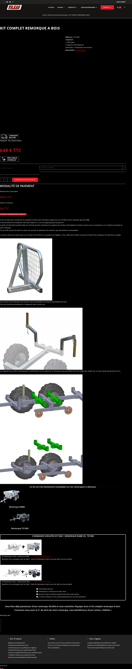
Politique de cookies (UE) (106, 648)
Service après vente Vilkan (112, 645)
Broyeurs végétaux (31, 648)
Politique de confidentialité (95, 645)
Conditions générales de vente (96, 643)
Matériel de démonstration (29, 657)
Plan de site (90, 648)
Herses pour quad (13, 652)
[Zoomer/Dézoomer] (0, 665)
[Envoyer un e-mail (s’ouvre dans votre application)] (13, 2)
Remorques (38, 652)
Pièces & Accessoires (14, 657)
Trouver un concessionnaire (56, 645)
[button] (63, 620)
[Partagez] (4, 665)
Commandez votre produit (25, 180)
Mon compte (121, 2)
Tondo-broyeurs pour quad (16, 648)
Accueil (44, 15)
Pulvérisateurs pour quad (27, 652)
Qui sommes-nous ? (54, 643)
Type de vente (6, 168)
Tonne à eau (31, 655)
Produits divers (31, 650)
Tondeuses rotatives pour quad (17, 655)
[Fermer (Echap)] (6, 665)
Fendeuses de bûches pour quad (18, 645)
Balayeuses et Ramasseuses (16, 643)
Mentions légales (111, 643)
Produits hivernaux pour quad (17, 650)
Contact (96, 648)
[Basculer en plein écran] (2, 665)
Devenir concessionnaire (72, 645)
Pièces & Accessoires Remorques (58, 15)
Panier (58, 648)
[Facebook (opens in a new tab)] (8, 2)
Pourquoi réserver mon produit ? (70, 643)
